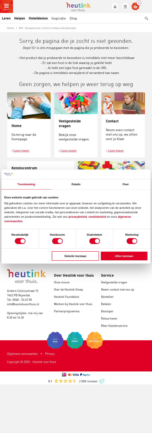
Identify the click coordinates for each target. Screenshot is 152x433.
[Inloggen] (115, 7)
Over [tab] (126, 184)
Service (107, 275)
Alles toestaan (124, 256)
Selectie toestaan (75, 256)
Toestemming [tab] (26, 184)
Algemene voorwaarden (22, 353)
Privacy (50, 353)
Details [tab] (76, 184)
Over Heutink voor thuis (74, 275)
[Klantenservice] (125, 7)
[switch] (57, 241)
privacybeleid (77, 216)
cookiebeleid (97, 216)
